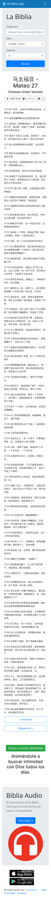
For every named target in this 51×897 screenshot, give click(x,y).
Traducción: (12, 26)
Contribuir (32, 890)
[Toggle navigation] (45, 4)
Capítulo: (10, 50)
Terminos (21, 893)
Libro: (9, 38)
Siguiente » (25, 728)
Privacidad (9, 893)
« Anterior (25, 719)
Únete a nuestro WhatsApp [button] (25, 748)
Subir (44, 890)
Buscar (25, 64)
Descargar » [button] (25, 820)
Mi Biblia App (15, 3)
